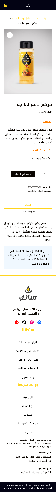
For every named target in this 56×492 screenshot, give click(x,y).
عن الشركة (28, 406)
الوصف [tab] (28, 205)
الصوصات (33, 368)
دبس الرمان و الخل (28, 359)
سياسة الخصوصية (28, 423)
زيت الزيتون (28, 377)
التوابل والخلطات (35, 191)
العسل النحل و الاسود (28, 351)
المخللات (22, 368)
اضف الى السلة (23, 174)
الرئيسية (28, 397)
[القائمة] (49, 5)
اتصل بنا (28, 432)
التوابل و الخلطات (28, 342)
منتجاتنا (28, 414)
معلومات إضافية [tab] (28, 211)
